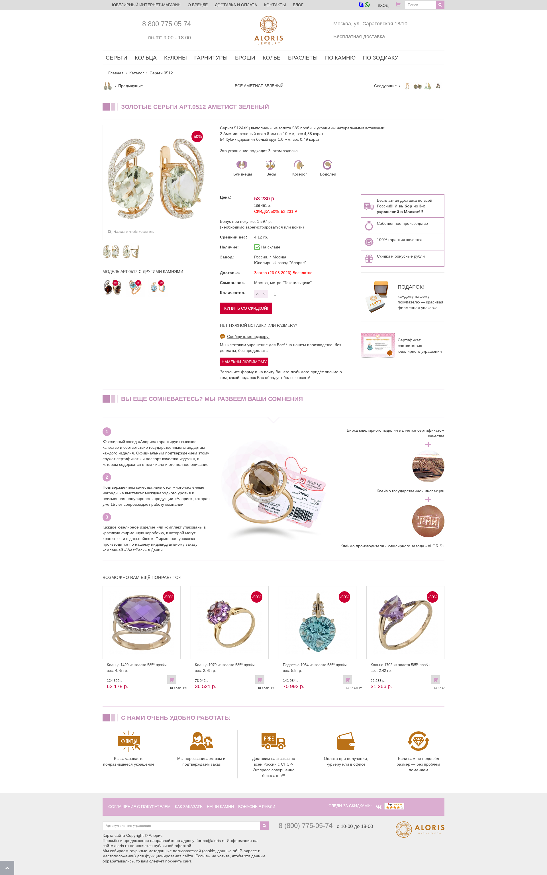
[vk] (378, 807)
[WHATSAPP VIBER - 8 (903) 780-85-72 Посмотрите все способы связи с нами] (364, 5)
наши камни (220, 806)
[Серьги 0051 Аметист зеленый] (427, 86)
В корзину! (173, 681)
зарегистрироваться (264, 227)
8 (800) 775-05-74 (305, 825)
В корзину (349, 681)
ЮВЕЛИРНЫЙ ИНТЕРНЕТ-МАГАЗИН (146, 5)
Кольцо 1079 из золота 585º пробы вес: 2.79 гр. (224, 668)
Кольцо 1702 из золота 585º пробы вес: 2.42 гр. (400, 668)
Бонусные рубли (256, 806)
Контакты (275, 5)
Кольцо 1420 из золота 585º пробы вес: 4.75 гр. (136, 668)
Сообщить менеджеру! (248, 336)
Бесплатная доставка (359, 36)
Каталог (136, 73)
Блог (298, 5)
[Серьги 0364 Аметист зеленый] (417, 86)
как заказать (189, 806)
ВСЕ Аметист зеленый (259, 85)
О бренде (198, 5)
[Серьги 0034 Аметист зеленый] (438, 86)
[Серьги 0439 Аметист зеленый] (407, 86)
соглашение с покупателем (139, 806)
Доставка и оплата (236, 5)
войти (297, 227)
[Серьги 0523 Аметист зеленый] (107, 86)
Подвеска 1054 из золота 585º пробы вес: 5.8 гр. (314, 668)
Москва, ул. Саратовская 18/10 (370, 23)
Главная (116, 73)
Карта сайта (114, 835)
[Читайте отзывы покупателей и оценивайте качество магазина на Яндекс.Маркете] (394, 805)
